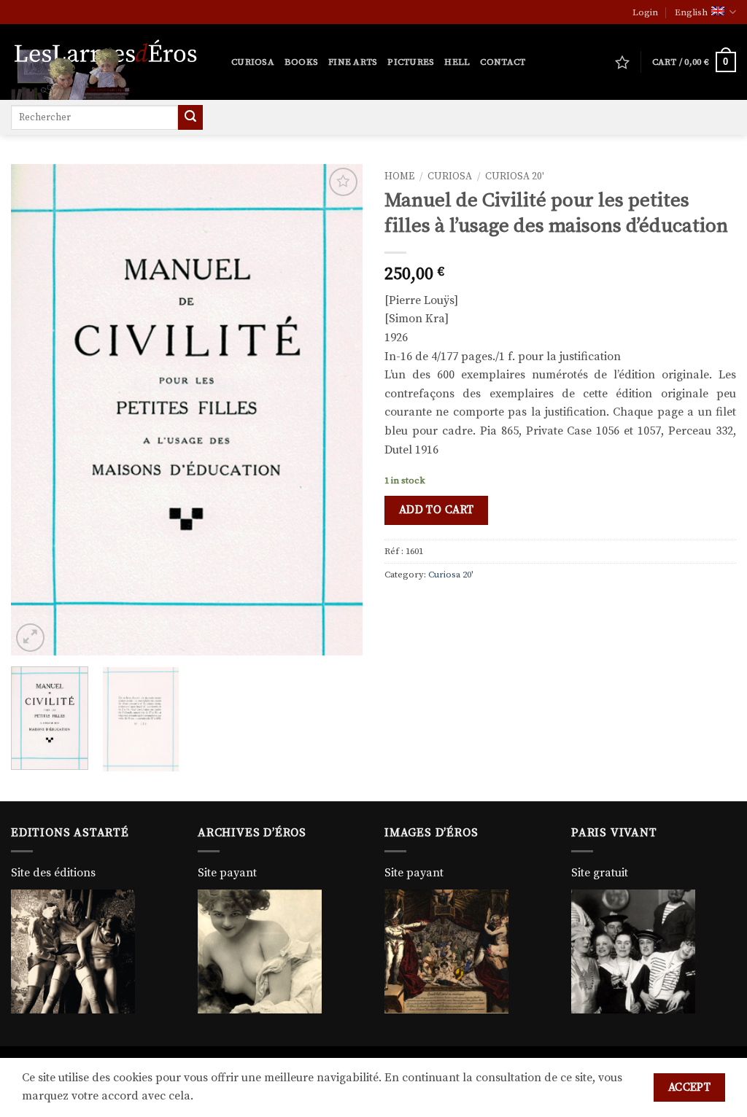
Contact (502, 62)
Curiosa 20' (514, 177)
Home (399, 177)
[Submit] (190, 117)
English (691, 12)
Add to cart (436, 510)
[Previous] (36, 409)
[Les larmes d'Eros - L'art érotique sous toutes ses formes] (110, 62)
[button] (645, 12)
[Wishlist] (622, 62)
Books (301, 62)
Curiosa (252, 62)
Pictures (410, 62)
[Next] (337, 409)
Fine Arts (352, 62)
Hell (457, 62)
